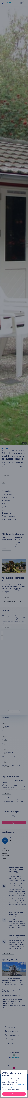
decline (13, 1087)
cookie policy (21, 1084)
